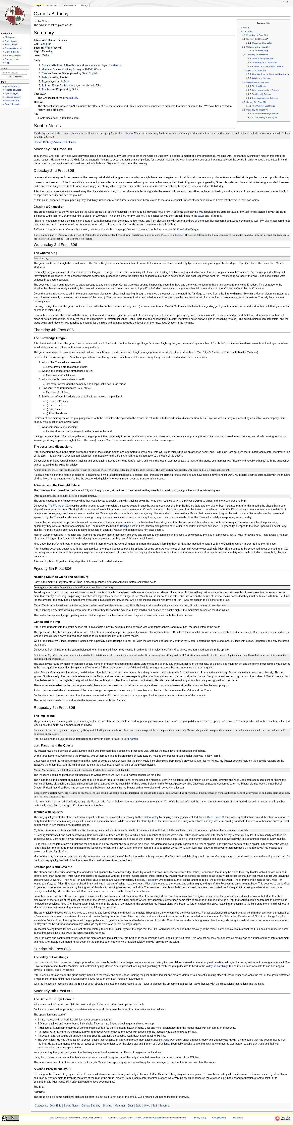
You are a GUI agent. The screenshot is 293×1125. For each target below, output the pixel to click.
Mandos (117, 65)
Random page (12, 59)
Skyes (113, 1023)
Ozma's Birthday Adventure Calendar (55, 142)
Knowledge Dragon (188, 229)
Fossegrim (152, 879)
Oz (70, 25)
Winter (49, 47)
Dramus (46, 65)
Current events (12, 52)
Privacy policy (199, 1117)
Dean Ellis (45, 44)
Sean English (89, 73)
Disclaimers (237, 1117)
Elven (55, 85)
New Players (11, 41)
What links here (12, 86)
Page (38, 5)
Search (4, 68)
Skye (45, 81)
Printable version (13, 97)
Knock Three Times (210, 817)
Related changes (13, 90)
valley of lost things (217, 966)
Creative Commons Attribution (148, 1117)
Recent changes (13, 55)
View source (70, 5)
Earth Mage (66, 85)
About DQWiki (219, 1117)
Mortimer (47, 69)
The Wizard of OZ (58, 505)
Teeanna (164, 1105)
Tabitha (46, 89)
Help (7, 63)
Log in (285, 1)
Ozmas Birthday (91, 1105)
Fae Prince (72, 65)
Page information (13, 104)
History (84, 5)
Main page (10, 37)
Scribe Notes (41, 21)
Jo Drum (65, 81)
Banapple (125, 526)
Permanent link (12, 100)
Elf (57, 89)
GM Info (57, 65)
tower (201, 215)
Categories (41, 1105)
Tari (44, 85)
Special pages (12, 93)
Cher (44, 73)
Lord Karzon (131, 739)
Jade (44, 77)
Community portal (13, 48)
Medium (46, 55)
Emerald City (70, 98)
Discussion (51, 5)
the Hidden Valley (148, 817)
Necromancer (92, 65)
